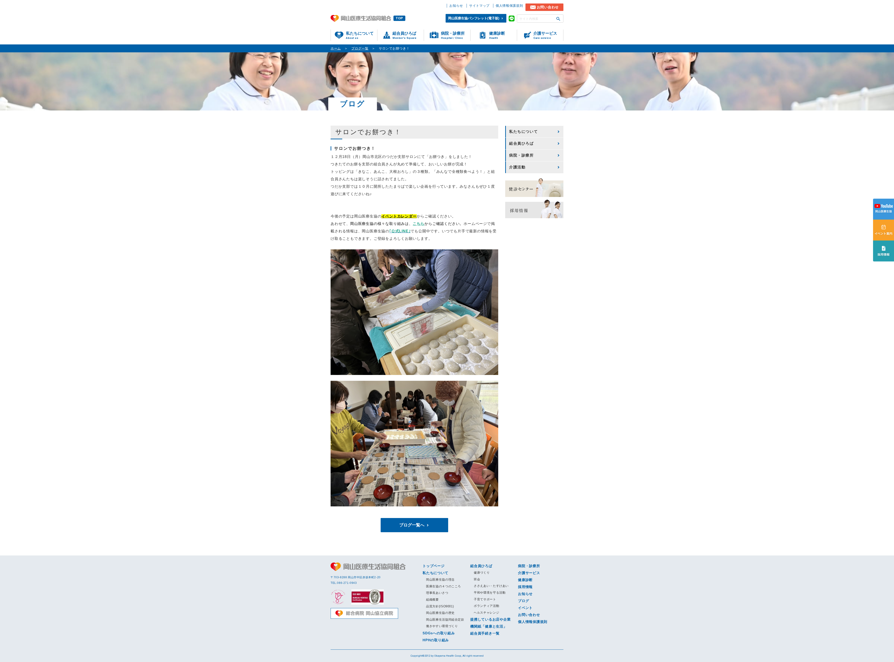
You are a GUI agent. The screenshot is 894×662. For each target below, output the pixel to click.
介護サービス (545, 35)
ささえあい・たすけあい (491, 586)
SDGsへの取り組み (439, 633)
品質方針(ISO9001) (440, 606)
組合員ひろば (404, 35)
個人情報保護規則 (509, 5)
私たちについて (360, 35)
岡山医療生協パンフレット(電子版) (473, 18)
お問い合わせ (548, 7)
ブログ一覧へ (411, 525)
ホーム (336, 48)
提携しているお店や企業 (490, 619)
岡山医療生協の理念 (440, 579)
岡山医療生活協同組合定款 (445, 619)
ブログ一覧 (360, 48)
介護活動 (517, 167)
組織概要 (432, 599)
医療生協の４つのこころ (443, 586)
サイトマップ (479, 5)
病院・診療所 (453, 35)
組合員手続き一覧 (485, 633)
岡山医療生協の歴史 (440, 613)
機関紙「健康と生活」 (488, 626)
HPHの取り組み (436, 640)
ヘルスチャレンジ (486, 612)
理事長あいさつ (437, 593)
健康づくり (482, 572)
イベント (525, 608)
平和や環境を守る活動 (490, 592)
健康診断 (497, 35)
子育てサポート (485, 599)
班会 (477, 579)
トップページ (434, 566)
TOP (399, 18)
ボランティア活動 (486, 606)
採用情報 (525, 587)
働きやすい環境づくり (442, 626)
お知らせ (456, 5)
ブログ (523, 601)
